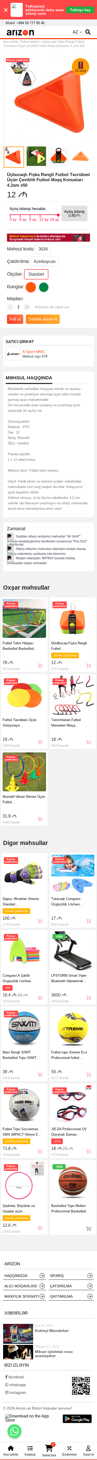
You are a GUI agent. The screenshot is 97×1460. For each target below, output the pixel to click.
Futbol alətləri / (30, 42)
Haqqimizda (15, 1276)
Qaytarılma (61, 1296)
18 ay (54, 219)
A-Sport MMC (34, 351)
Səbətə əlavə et (42, 319)
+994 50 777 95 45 (30, 23)
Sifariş (57, 1276)
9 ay (32, 219)
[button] (88, 32)
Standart (36, 274)
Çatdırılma (61, 1286)
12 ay (43, 219)
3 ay (13, 219)
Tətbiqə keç (80, 10)
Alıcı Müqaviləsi (20, 1286)
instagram (17, 1392)
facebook (16, 1377)
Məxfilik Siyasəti (21, 1296)
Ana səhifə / (11, 42)
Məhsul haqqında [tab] (29, 377)
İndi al (15, 319)
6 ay (22, 219)
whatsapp (17, 1385)
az (75, 32)
